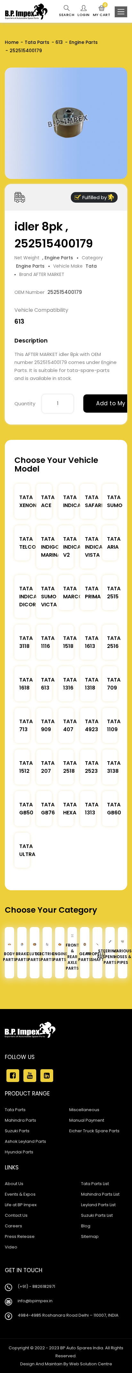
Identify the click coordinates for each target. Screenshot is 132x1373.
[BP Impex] (26, 12)
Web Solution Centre (90, 1364)
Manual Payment (86, 1120)
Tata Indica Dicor (28, 596)
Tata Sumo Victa (49, 596)
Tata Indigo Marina (51, 547)
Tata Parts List (95, 1184)
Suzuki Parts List (97, 1215)
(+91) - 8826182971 (36, 1286)
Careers (13, 1226)
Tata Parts (37, 42)
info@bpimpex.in (35, 1301)
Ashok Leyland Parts (25, 1141)
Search (66, 14)
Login (84, 14)
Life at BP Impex (21, 1205)
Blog (85, 1226)
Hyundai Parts (19, 1152)
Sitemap (90, 1236)
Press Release (20, 1236)
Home (12, 42)
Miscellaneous (84, 1110)
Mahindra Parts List (100, 1194)
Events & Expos (20, 1194)
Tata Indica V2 (72, 547)
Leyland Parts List (98, 1205)
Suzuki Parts (17, 1131)
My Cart (102, 11)
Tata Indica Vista (94, 547)
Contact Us (16, 1215)
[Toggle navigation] (121, 11)
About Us (14, 1184)
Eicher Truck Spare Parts (94, 1131)
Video (11, 1247)
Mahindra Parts (20, 1120)
